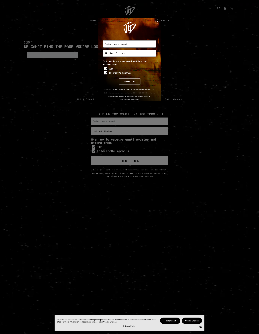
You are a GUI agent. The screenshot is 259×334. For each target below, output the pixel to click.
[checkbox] (130, 68)
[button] (157, 21)
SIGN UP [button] (129, 81)
